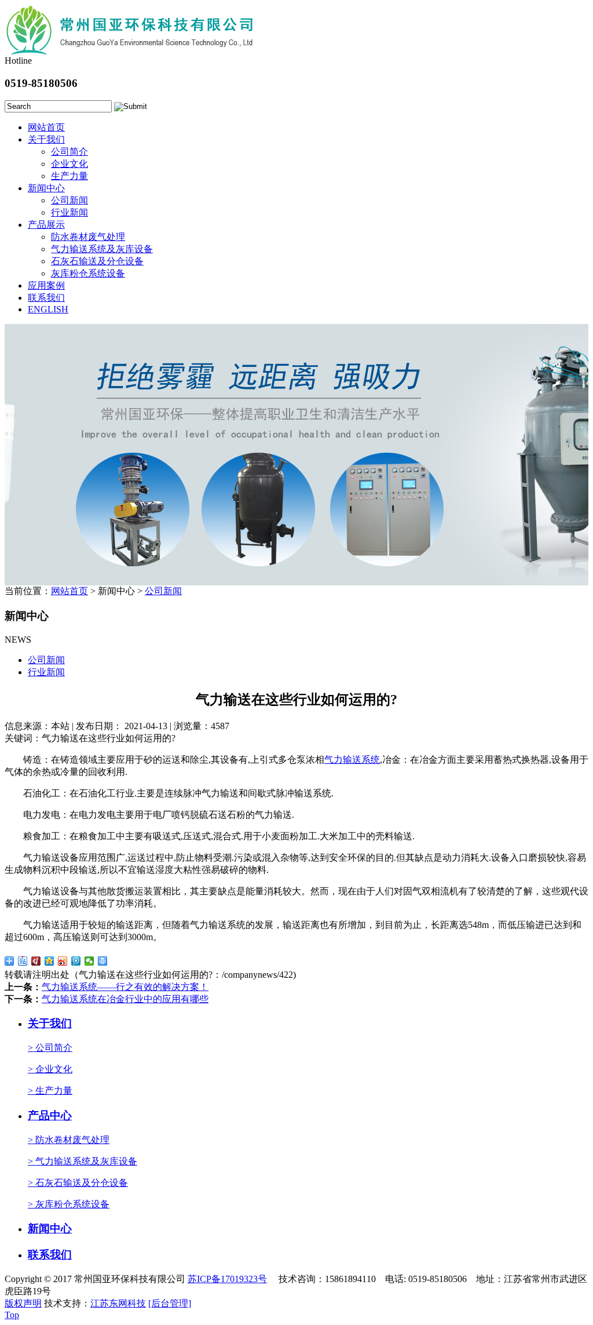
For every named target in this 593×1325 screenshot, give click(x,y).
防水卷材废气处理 (88, 237)
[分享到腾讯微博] (76, 961)
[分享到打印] (103, 961)
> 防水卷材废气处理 (68, 1140)
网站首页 (46, 127)
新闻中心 (46, 188)
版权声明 (23, 1303)
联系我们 (46, 298)
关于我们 (46, 139)
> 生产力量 (50, 1090)
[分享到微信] (89, 961)
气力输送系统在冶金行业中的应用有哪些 (125, 999)
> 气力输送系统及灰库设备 (82, 1161)
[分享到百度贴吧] (23, 961)
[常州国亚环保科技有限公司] (129, 52)
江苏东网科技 (118, 1303)
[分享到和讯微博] (36, 961)
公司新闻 (69, 200)
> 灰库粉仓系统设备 (68, 1204)
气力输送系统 (352, 760)
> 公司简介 (50, 1048)
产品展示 (46, 225)
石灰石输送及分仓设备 (97, 261)
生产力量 (69, 176)
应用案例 (46, 285)
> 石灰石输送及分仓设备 (78, 1183)
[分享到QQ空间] (49, 961)
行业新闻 (69, 212)
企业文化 (69, 164)
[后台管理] (169, 1303)
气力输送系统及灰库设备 (102, 249)
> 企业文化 (50, 1069)
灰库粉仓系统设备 (88, 273)
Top (12, 1315)
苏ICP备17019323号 (227, 1279)
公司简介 (69, 151)
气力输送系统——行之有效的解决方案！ (125, 987)
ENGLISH (48, 309)
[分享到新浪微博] (63, 961)
